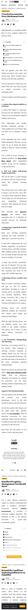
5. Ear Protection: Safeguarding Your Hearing (12, 61)
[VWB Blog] (14, 1)
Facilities (7, 534)
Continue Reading (14, 557)
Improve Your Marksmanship (12, 64)
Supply (6, 531)
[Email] (8, 24)
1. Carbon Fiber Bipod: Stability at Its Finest (12, 46)
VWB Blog (7, 19)
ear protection (15, 413)
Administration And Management (13, 539)
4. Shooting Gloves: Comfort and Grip (14, 57)
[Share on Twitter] (5, 24)
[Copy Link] (11, 24)
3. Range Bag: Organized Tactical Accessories (11, 54)
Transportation (8, 537)
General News (5, 11)
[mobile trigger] (3, 1)
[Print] (13, 24)
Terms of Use (14, 607)
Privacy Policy (6, 607)
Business (4, 478)
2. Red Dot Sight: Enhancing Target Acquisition (12, 50)
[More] (16, 494)
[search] (21, 1)
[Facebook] (13, 463)
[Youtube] (15, 463)
